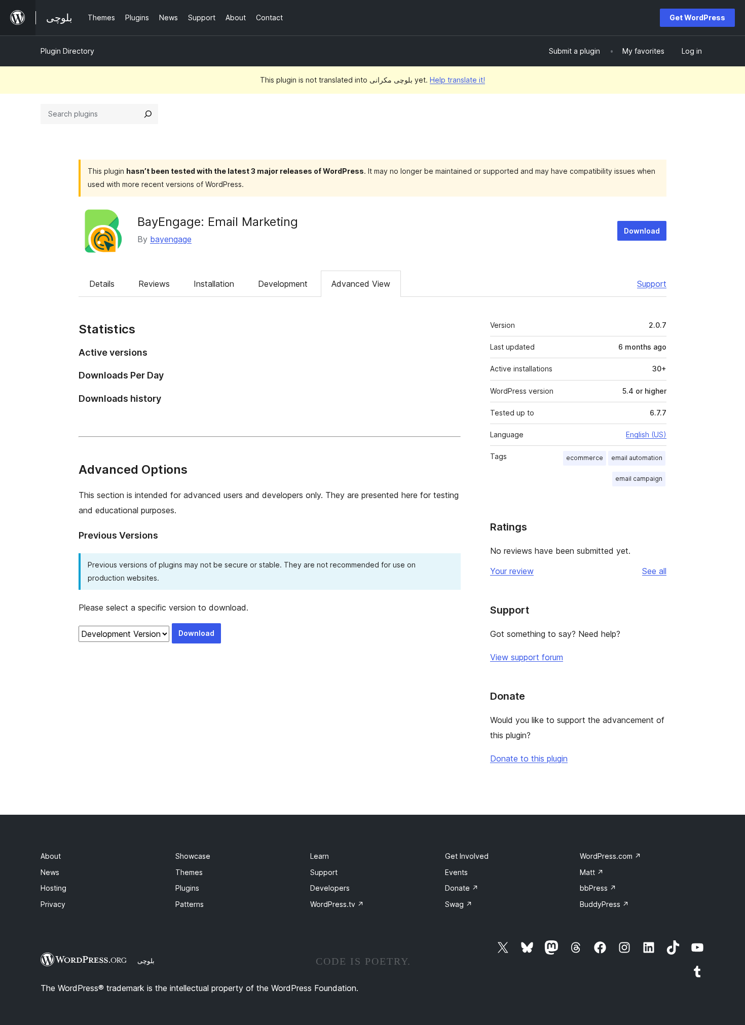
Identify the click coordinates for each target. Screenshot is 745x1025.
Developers (330, 888)
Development (283, 284)
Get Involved (467, 856)
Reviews (154, 284)
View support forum (526, 657)
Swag (458, 904)
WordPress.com (610, 856)
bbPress (598, 888)
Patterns (189, 904)
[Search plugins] (148, 114)
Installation (214, 284)
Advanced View (360, 284)
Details (102, 284)
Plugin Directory (67, 51)
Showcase (192, 856)
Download (642, 230)
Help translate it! (457, 79)
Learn (319, 856)
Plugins (187, 888)
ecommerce (584, 458)
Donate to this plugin (529, 758)
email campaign (638, 478)
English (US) (646, 434)
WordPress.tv (337, 904)
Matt (592, 872)
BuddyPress (604, 904)
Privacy (53, 904)
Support (651, 284)
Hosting (53, 888)
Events (456, 872)
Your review (512, 571)
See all (654, 571)
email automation (636, 458)
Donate (461, 888)
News (50, 872)
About (51, 856)
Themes (189, 872)
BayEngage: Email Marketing (217, 221)
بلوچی (146, 961)
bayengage (171, 239)
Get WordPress (697, 17)
